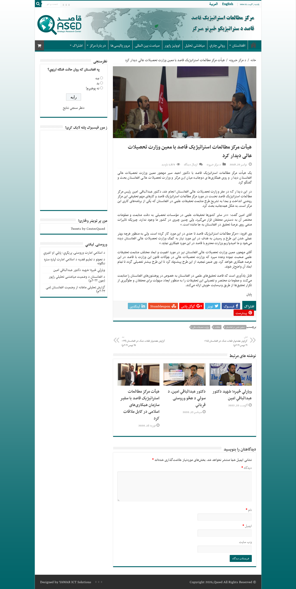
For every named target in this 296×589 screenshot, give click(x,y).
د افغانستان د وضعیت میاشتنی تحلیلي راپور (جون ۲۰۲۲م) (77, 278)
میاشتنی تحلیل (195, 45)
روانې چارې (217, 45)
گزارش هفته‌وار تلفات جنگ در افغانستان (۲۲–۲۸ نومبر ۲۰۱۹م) (143, 341)
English (227, 4)
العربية (213, 4)
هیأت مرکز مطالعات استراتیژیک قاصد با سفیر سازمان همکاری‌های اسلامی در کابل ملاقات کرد (139, 404)
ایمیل (247, 526)
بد (97, 83)
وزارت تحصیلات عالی (200, 327)
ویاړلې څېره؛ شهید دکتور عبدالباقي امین (232, 394)
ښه (97, 78)
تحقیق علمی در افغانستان (235, 327)
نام (249, 510)
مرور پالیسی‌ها (120, 45)
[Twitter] (63, 4)
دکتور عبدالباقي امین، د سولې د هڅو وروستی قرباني (187, 398)
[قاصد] (148, 23)
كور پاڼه (253, 44)
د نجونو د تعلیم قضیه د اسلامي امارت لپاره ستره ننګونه (74, 261)
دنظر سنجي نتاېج (74, 108)
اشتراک (78, 45)
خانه (253, 60)
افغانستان (238, 45)
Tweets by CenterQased (88, 229)
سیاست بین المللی (147, 45)
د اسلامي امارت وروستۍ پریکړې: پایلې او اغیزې (74, 252)
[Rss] (69, 4)
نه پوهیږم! (92, 88)
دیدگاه (246, 468)
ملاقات (217, 327)
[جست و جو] (38, 4)
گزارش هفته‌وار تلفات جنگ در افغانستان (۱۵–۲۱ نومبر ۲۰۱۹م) (225, 341)
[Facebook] (66, 4)
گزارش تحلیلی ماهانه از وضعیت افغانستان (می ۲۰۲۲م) (75, 289)
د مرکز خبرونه (237, 60)
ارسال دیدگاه (190, 164)
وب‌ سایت (245, 542)
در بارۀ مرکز (97, 45)
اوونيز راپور (172, 45)
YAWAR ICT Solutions (75, 582)
